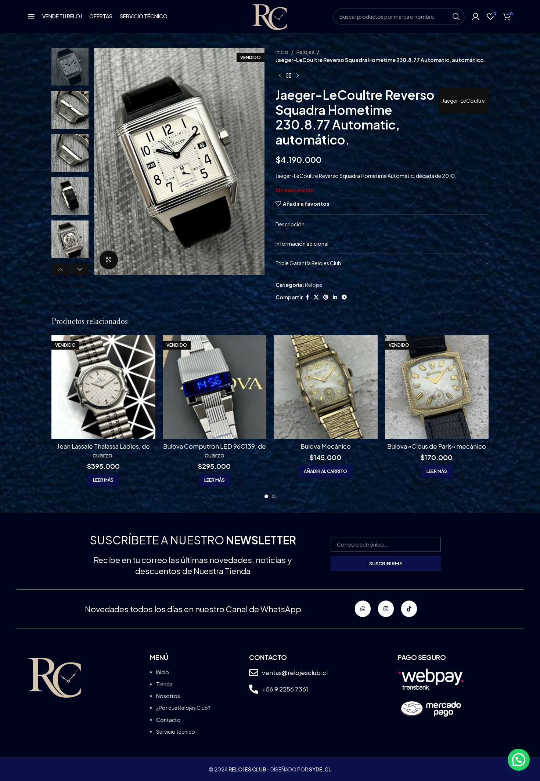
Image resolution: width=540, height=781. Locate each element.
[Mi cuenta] (475, 16)
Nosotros (168, 696)
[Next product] (297, 76)
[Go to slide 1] (266, 496)
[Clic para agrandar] (109, 260)
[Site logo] (270, 15)
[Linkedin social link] (335, 297)
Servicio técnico (175, 731)
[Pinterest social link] (326, 297)
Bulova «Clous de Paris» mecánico (436, 446)
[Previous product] (280, 76)
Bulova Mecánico (325, 446)
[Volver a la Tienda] (288, 76)
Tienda (164, 684)
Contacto (168, 719)
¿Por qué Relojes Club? (183, 707)
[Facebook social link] (307, 297)
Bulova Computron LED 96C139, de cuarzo (214, 450)
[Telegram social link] (344, 297)
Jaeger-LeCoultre (463, 100)
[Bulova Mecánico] (326, 387)
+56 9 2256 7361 (285, 689)
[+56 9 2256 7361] (253, 689)
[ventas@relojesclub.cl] (253, 672)
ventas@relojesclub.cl (295, 672)
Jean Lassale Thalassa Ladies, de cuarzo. (103, 450)
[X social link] (316, 297)
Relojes (305, 51)
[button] (60, 269)
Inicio (282, 51)
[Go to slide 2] (274, 496)
